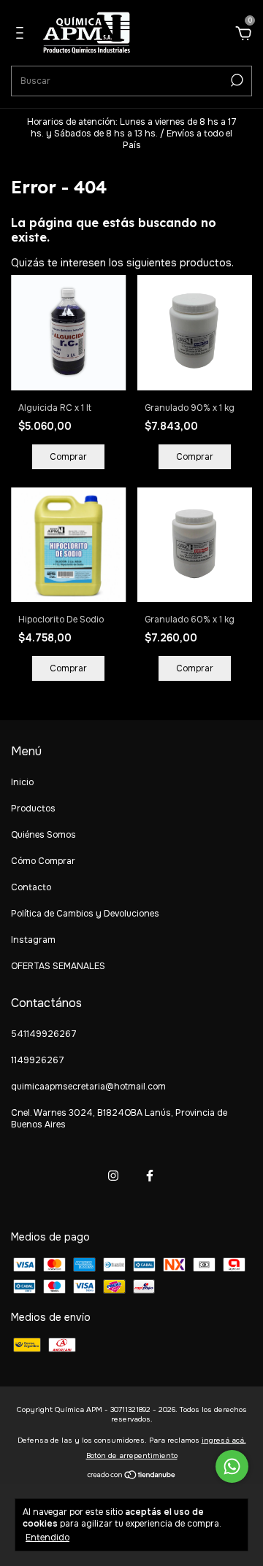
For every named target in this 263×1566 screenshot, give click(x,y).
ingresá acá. (224, 1440)
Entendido (47, 1537)
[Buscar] (235, 80)
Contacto (31, 887)
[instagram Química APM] (113, 1175)
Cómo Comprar (43, 861)
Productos (33, 808)
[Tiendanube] (132, 1476)
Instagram (33, 940)
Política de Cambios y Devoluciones (85, 913)
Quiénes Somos (43, 835)
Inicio (22, 782)
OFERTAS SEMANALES (58, 966)
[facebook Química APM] (150, 1175)
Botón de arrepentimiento (132, 1455)
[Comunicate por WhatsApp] (232, 1466)
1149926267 (37, 1060)
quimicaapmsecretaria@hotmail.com (88, 1086)
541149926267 (44, 1034)
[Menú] (22, 35)
